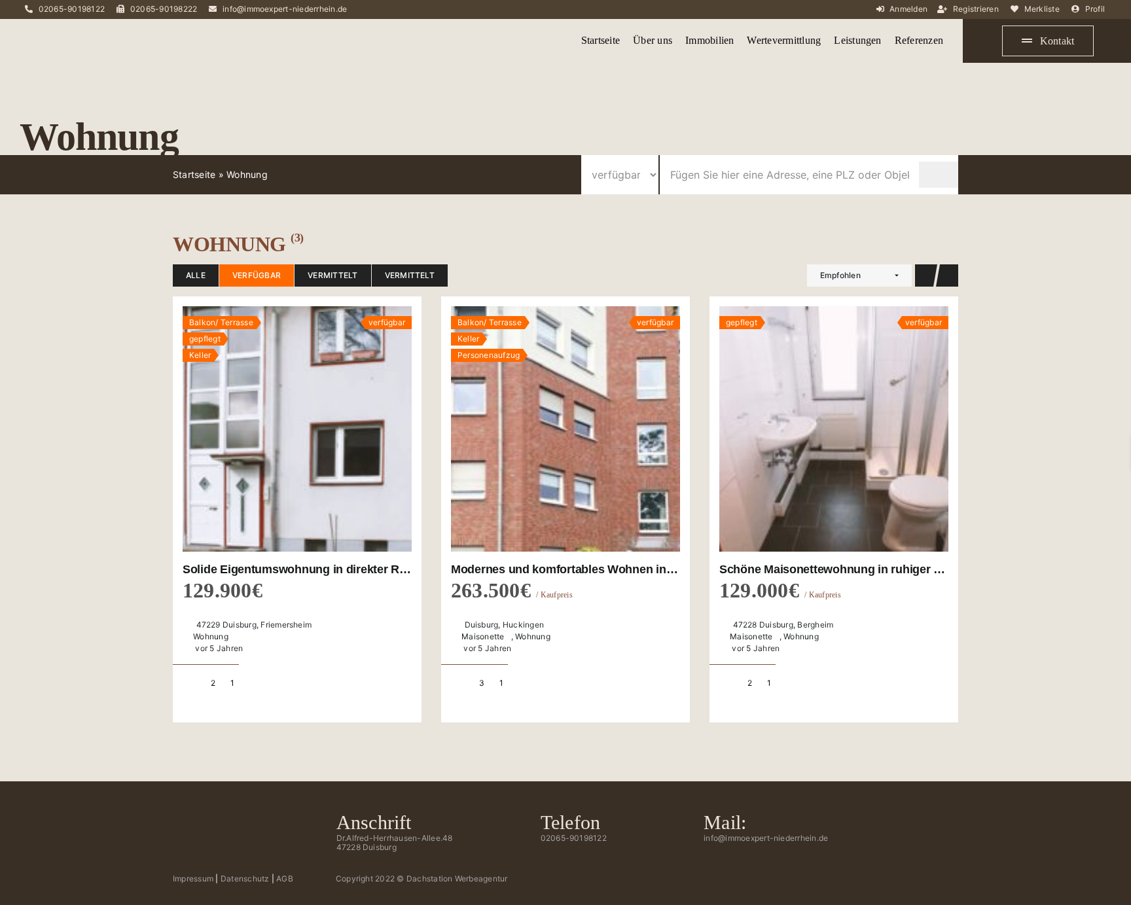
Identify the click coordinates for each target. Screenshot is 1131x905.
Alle (196, 275)
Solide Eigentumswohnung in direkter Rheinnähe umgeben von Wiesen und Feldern (411, 569)
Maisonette (482, 636)
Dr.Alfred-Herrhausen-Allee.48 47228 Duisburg (394, 842)
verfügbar (256, 275)
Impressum (193, 878)
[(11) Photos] (297, 429)
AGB (284, 878)
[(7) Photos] (834, 429)
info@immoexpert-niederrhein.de (285, 9)
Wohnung (210, 636)
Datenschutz (245, 878)
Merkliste (1042, 9)
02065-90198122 (72, 9)
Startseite (194, 174)
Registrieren (976, 9)
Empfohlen (840, 275)
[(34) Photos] (565, 429)
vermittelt (332, 275)
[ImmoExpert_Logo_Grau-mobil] (85, 30)
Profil (1095, 9)
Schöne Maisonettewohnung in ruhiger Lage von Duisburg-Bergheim (906, 569)
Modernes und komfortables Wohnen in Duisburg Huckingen (616, 569)
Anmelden (908, 9)
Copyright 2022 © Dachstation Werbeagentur (422, 878)
